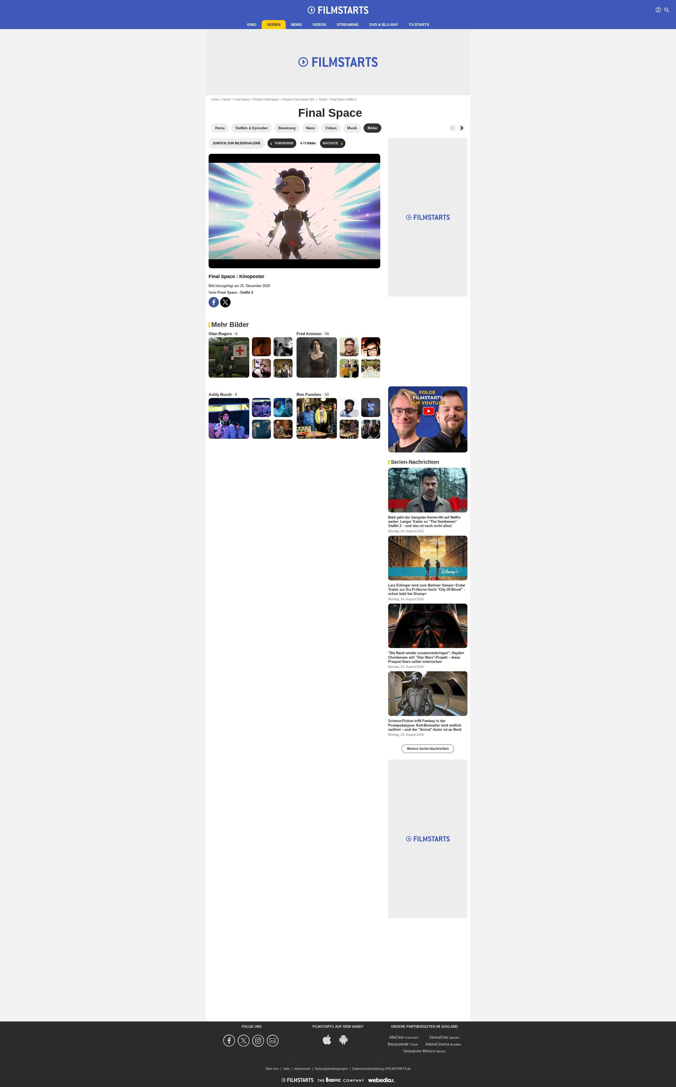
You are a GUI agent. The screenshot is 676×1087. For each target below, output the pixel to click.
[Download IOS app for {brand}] (329, 1039)
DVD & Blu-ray (383, 24)
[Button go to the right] (461, 128)
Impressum (302, 1069)
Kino (251, 24)
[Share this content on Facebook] (214, 302)
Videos (319, 24)
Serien (273, 24)
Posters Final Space (266, 99)
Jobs (286, 1069)
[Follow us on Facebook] (230, 1041)
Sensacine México (419, 1051)
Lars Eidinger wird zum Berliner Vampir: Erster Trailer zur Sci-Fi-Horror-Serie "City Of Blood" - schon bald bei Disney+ (426, 589)
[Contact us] (273, 1041)
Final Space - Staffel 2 (235, 292)
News (296, 24)
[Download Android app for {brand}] (346, 1039)
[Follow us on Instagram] (259, 1041)
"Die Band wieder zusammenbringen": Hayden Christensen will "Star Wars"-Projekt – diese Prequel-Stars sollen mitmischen (426, 657)
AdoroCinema (437, 1044)
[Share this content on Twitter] (225, 302)
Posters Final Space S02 (298, 99)
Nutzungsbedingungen (331, 1069)
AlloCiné (396, 1037)
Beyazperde (398, 1044)
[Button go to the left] (452, 128)
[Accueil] (338, 10)
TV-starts (419, 24)
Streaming (348, 24)
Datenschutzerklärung (368, 1069)
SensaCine (438, 1037)
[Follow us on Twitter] (244, 1041)
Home (215, 99)
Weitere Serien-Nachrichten (428, 749)
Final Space (242, 99)
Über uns (272, 1069)
